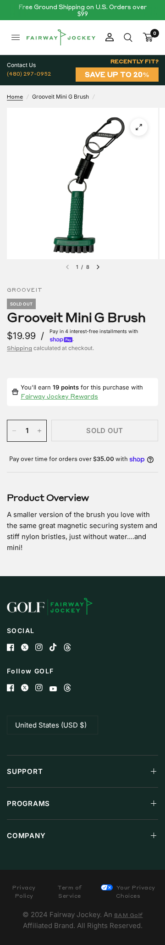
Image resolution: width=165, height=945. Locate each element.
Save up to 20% (117, 74)
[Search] (128, 37)
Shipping (19, 348)
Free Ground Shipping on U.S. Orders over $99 (82, 10)
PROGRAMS (28, 803)
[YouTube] (57, 688)
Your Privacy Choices (135, 891)
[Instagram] (42, 647)
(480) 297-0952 (29, 73)
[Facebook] (14, 647)
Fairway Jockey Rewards (59, 396)
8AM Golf (128, 915)
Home (15, 96)
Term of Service (69, 891)
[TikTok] (57, 647)
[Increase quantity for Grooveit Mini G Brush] (39, 430)
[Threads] (71, 647)
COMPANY (26, 835)
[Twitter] (28, 647)
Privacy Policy (24, 891)
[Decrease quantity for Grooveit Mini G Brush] (14, 430)
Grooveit (25, 290)
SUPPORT (25, 771)
